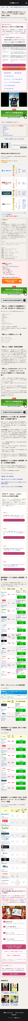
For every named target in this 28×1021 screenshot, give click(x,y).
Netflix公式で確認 (14, 569)
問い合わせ (14, 1014)
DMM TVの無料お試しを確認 (14, 68)
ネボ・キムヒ (17, 17)
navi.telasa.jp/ (3, 660)
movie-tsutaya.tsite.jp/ (5, 836)
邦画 (5, 17)
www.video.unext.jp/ (5, 817)
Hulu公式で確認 (21, 612)
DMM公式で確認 (21, 719)
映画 (7, 7)
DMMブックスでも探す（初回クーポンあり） (14, 951)
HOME (3, 7)
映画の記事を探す (7, 72)
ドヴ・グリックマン (10, 17)
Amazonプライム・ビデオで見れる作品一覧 (13, 79)
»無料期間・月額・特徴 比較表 (7, 476)
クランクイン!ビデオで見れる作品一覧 (12, 82)
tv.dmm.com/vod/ (4, 871)
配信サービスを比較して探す (14, 65)
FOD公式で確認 (21, 605)
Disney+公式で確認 (14, 537)
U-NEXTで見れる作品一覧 (9, 85)
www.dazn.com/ (4, 863)
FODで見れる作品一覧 (8, 76)
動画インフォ (17, 1017)
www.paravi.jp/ (4, 674)
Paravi (22, 676)
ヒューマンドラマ (23, 17)
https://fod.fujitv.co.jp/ (5, 825)
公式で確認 (21, 630)
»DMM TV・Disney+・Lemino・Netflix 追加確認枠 (11, 486)
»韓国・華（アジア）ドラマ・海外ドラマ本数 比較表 (12, 479)
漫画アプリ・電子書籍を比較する (14, 955)
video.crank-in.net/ (4, 883)
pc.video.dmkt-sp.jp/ (5, 877)
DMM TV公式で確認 (14, 520)
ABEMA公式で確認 (21, 638)
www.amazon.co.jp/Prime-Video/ (4, 631)
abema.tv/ (3, 638)
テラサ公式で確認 (21, 660)
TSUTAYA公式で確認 (21, 622)
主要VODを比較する (14, 974)
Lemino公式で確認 (14, 553)
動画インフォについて (8, 1012)
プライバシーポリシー (19, 1012)
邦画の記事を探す (18, 72)
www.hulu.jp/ (3, 612)
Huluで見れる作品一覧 (8, 88)
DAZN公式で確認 (21, 643)
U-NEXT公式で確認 (21, 597)
